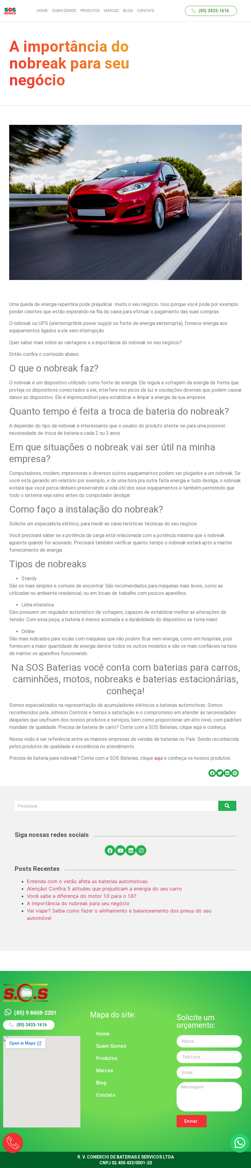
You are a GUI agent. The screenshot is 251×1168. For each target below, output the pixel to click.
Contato (105, 1095)
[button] (211, 11)
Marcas (104, 1070)
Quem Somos (111, 1046)
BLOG (128, 11)
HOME (42, 11)
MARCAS (111, 11)
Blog (101, 1083)
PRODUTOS (90, 11)
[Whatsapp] (239, 1143)
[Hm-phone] (12, 1143)
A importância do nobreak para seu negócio (78, 903)
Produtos (107, 1058)
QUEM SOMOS (64, 11)
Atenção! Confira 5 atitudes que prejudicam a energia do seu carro (104, 889)
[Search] (227, 806)
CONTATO (145, 11)
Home (102, 1034)
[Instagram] (141, 850)
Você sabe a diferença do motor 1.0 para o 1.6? (81, 896)
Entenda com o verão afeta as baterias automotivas (87, 881)
